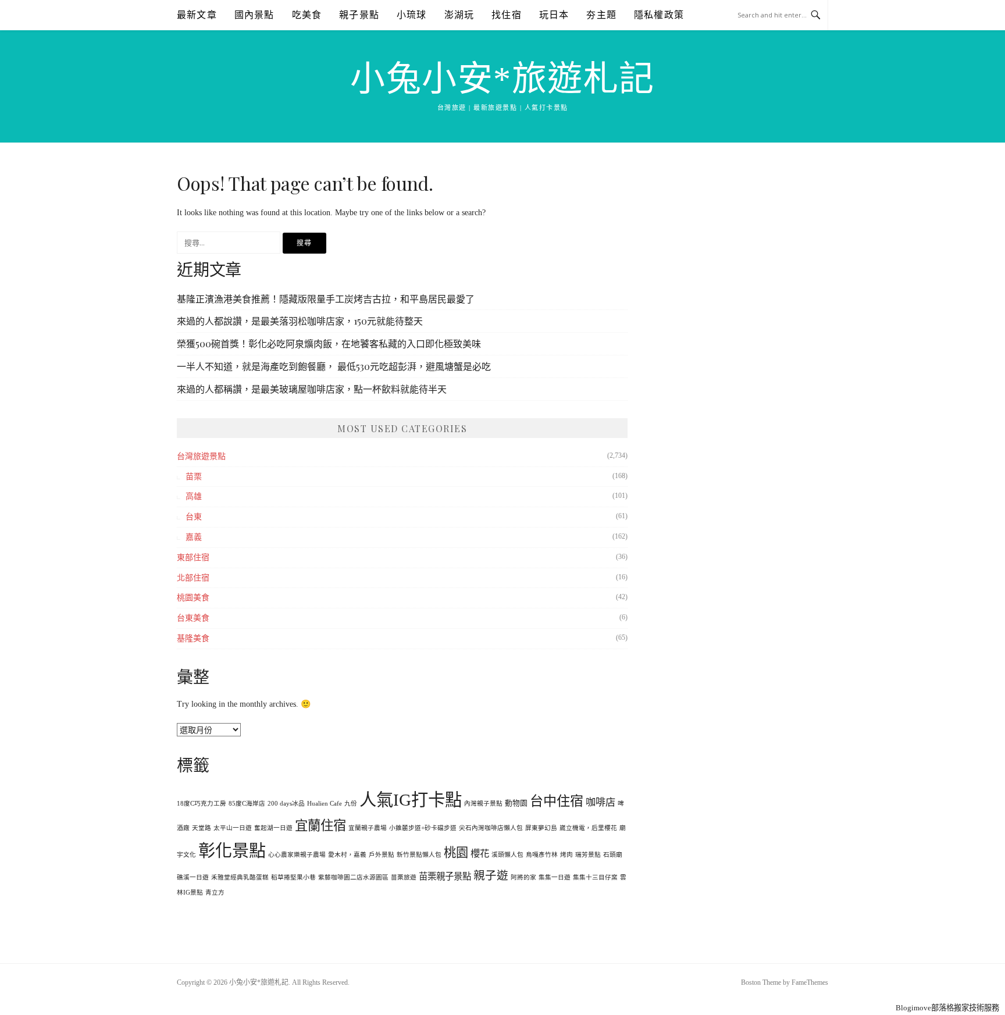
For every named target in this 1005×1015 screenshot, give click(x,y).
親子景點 (359, 15)
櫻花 (480, 853)
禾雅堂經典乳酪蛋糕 (240, 877)
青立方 (214, 892)
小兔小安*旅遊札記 (502, 79)
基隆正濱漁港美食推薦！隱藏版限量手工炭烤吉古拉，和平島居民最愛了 (326, 299)
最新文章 (197, 15)
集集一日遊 (555, 877)
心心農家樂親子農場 (297, 855)
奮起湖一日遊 (273, 828)
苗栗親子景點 (445, 876)
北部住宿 (193, 578)
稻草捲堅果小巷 (293, 877)
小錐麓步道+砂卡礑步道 (423, 828)
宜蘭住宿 (320, 825)
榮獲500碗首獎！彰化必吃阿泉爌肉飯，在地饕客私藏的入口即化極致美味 (329, 343)
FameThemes (810, 982)
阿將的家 (523, 877)
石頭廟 (612, 855)
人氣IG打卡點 (410, 799)
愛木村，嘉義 (347, 855)
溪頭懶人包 (507, 855)
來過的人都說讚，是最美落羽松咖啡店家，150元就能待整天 (300, 321)
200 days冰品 (286, 803)
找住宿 (506, 15)
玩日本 (554, 15)
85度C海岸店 (247, 803)
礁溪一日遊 (193, 877)
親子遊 (490, 876)
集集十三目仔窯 (595, 877)
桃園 (456, 853)
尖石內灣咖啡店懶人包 (491, 828)
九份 (350, 803)
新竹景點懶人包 (419, 855)
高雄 (194, 496)
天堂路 (201, 828)
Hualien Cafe (324, 803)
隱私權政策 (659, 15)
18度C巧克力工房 (201, 803)
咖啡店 (600, 802)
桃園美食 (193, 597)
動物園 (516, 803)
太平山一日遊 (232, 828)
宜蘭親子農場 (367, 828)
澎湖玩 (459, 15)
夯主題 (601, 15)
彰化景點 (232, 851)
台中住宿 (556, 801)
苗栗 (194, 476)
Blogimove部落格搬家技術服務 (947, 1007)
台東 (194, 516)
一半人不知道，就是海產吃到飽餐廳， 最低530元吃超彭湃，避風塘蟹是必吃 (334, 366)
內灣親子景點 (483, 803)
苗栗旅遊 (403, 877)
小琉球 (412, 15)
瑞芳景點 (588, 855)
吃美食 (307, 15)
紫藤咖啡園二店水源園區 (353, 877)
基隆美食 (193, 638)
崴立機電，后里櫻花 (588, 828)
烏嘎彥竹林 (542, 855)
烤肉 (566, 855)
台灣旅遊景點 (201, 456)
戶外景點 (381, 855)
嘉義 (194, 537)
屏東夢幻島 (541, 828)
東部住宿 (193, 557)
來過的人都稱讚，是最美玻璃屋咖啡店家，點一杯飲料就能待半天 (312, 389)
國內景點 (254, 15)
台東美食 (193, 618)
